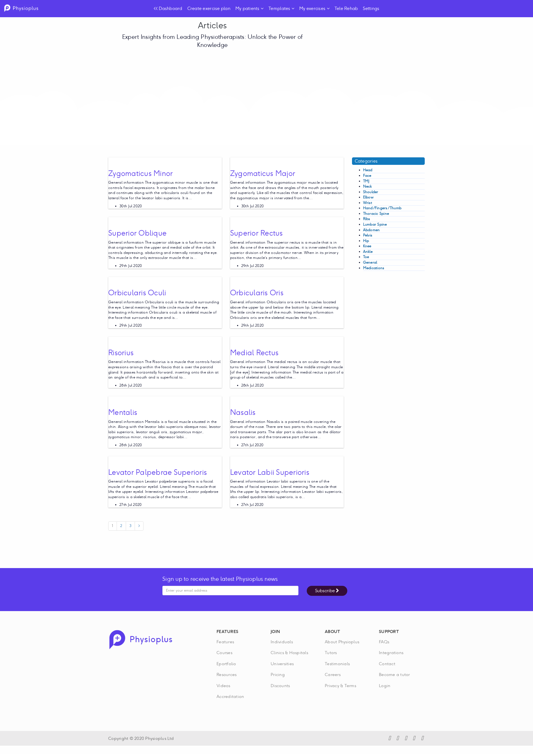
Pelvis (368, 235)
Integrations (391, 652)
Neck (367, 186)
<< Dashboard (168, 8)
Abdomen (371, 230)
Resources (227, 674)
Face (367, 175)
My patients (248, 8)
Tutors (331, 652)
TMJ (366, 181)
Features (225, 641)
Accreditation (230, 696)
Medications (373, 268)
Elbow (368, 197)
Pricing (278, 674)
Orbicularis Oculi (137, 292)
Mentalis (122, 412)
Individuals (282, 641)
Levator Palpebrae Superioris (157, 472)
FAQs (384, 641)
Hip (366, 240)
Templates (279, 8)
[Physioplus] (140, 639)
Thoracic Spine (376, 213)
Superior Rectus (256, 233)
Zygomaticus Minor (140, 173)
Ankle (368, 251)
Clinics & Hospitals (289, 652)
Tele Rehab (346, 8)
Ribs (366, 218)
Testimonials (337, 663)
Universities (282, 663)
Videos (223, 685)
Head (368, 170)
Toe (366, 256)
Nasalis (243, 412)
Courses (224, 652)
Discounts (280, 685)
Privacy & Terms (340, 685)
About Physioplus (342, 641)
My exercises (312, 8)
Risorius (121, 352)
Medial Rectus (254, 352)
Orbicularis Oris (256, 292)
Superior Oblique (137, 233)
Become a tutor (394, 674)
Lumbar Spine (375, 224)
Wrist (367, 202)
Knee (367, 246)
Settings (371, 8)
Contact (387, 663)
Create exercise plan (208, 8)
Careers (333, 674)
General (370, 262)
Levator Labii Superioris (269, 472)
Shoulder (370, 192)
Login (384, 685)
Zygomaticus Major (262, 173)
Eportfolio (226, 663)
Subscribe (325, 591)
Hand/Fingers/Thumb (382, 208)
